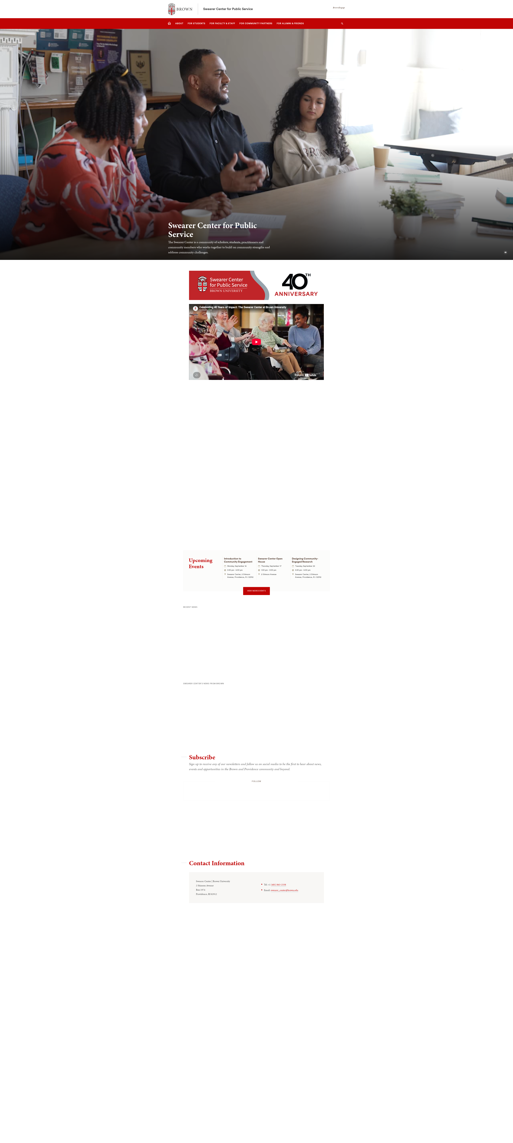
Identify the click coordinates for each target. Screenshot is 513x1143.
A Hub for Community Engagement (219, 455)
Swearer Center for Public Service (228, 9)
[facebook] (228, 790)
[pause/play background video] (505, 252)
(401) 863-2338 (278, 884)
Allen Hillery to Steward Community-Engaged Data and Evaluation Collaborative (203, 653)
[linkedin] (284, 790)
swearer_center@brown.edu (284, 890)
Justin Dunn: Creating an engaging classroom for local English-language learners (203, 729)
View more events (256, 591)
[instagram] (256, 790)
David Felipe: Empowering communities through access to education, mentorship (304, 729)
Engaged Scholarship (279, 500)
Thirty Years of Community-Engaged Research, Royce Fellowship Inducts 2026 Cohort (253, 653)
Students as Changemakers (284, 398)
